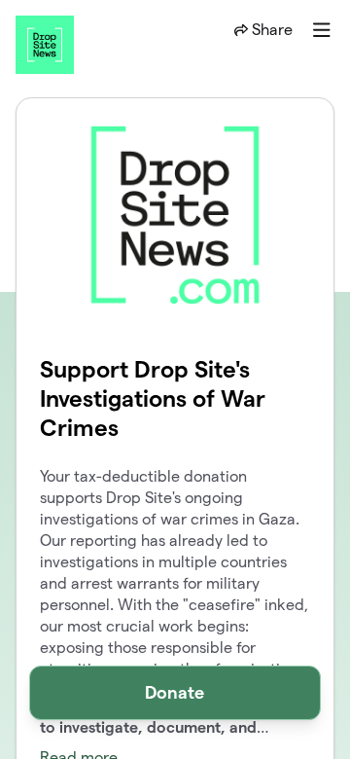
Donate (174, 692)
